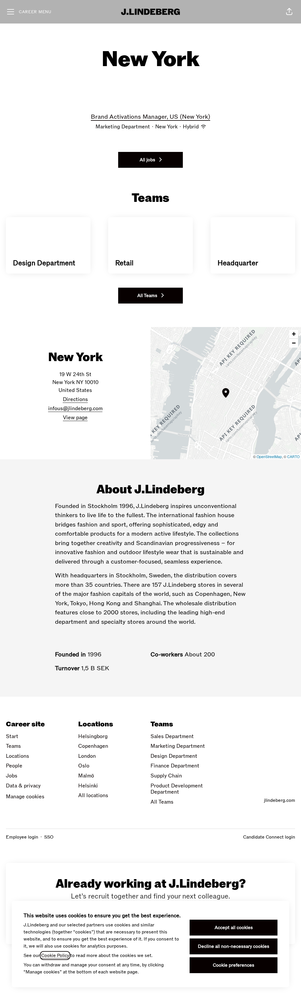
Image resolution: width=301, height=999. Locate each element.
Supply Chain (166, 775)
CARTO (293, 456)
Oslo (83, 765)
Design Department (173, 756)
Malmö (86, 775)
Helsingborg (93, 736)
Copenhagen (93, 746)
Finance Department (174, 765)
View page (75, 417)
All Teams (161, 802)
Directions (75, 399)
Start (12, 736)
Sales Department (172, 736)
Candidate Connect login (269, 837)
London (87, 756)
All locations (93, 795)
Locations (17, 756)
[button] (289, 12)
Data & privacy (23, 785)
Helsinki (88, 785)
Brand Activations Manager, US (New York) (150, 117)
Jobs (11, 775)
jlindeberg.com (279, 800)
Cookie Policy (55, 955)
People (14, 765)
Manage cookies (25, 796)
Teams (13, 746)
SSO (48, 837)
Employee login (22, 837)
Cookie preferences (233, 965)
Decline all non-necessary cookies (233, 946)
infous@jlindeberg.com (75, 408)
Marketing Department (177, 746)
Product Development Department (176, 789)
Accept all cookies (234, 927)
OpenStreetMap (269, 456)
